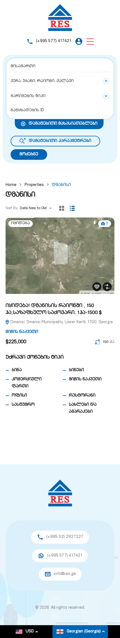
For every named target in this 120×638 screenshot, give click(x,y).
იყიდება (20, 223)
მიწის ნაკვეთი (22, 332)
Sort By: (12, 208)
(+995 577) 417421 (53, 41)
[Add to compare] (107, 286)
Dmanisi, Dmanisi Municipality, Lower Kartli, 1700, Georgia (61, 322)
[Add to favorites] (96, 286)
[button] (90, 41)
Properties (34, 185)
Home (11, 185)
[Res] (60, 18)
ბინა (17, 370)
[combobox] (60, 81)
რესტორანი (82, 395)
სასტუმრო (23, 405)
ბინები (76, 370)
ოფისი (19, 395)
